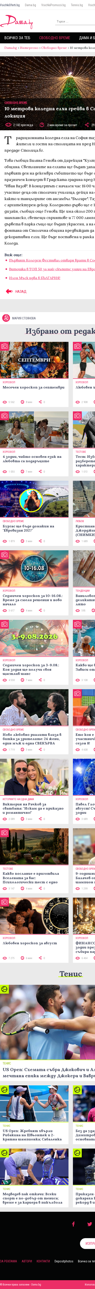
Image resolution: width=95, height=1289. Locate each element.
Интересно (29, 48)
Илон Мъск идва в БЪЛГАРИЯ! (34, 278)
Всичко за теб (17, 37)
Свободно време (54, 37)
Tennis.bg (77, 5)
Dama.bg (30, 5)
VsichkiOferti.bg (10, 5)
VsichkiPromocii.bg (53, 5)
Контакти (43, 1261)
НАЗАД (20, 291)
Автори (27, 1261)
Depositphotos (64, 1261)
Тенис (70, 974)
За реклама (8, 1261)
